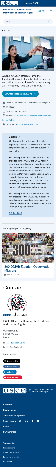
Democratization (22, 124)
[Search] (49, 21)
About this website (11, 452)
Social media (9, 420)
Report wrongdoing (11, 457)
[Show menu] (51, 11)
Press (6, 426)
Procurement (9, 448)
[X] (20, 421)
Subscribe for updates (14, 415)
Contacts (7, 404)
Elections (34, 124)
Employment (9, 410)
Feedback (7, 461)
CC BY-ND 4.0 (15, 213)
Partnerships (9, 431)
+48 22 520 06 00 (17, 343)
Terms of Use (9, 443)
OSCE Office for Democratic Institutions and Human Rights (18, 11)
